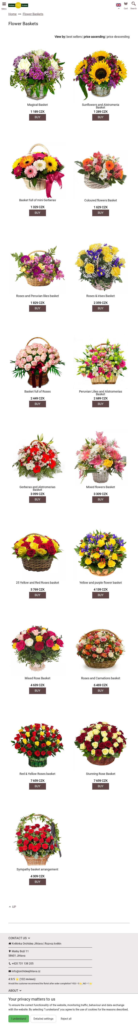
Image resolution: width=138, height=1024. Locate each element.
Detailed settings (43, 1018)
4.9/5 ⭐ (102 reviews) (22, 979)
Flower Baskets (33, 14)
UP (13, 906)
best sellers (74, 36)
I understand (18, 1018)
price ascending (94, 36)
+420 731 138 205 (22, 963)
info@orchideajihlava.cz (25, 971)
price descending (118, 36)
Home (12, 14)
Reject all (66, 1018)
